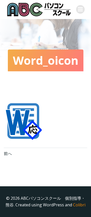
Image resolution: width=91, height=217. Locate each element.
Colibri (79, 205)
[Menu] (80, 9)
